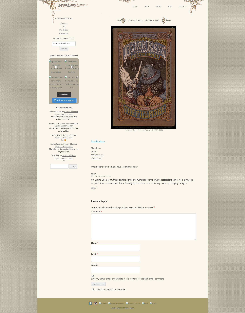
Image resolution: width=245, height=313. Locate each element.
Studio (135, 6)
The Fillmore (96, 158)
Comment (96, 211)
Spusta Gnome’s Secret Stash (122, 308)
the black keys (97, 154)
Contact (183, 6)
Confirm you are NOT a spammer (109, 289)
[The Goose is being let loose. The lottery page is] (72, 83)
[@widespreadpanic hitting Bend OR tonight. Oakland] (56, 83)
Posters (64, 23)
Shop (147, 6)
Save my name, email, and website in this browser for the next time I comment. (127, 278)
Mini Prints (63, 30)
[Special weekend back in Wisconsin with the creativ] (56, 67)
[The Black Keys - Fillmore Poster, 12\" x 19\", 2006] (143, 77)
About (158, 6)
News (170, 6)
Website (95, 265)
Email (94, 254)
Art (64, 26)
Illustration (63, 33)
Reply (93, 187)
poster (94, 151)
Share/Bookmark (98, 141)
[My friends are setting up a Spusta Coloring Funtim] (72, 67)
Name (95, 243)
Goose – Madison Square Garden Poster (66, 112)
